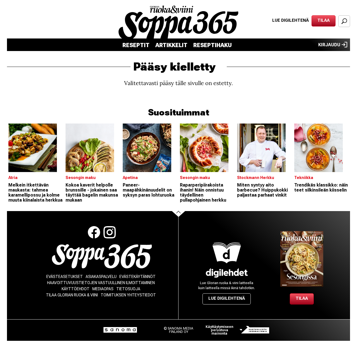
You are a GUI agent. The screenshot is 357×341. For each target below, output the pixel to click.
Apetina (130, 177)
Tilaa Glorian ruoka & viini (72, 295)
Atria (13, 177)
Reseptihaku (212, 45)
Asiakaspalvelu (101, 276)
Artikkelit (171, 45)
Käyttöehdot (76, 289)
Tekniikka (303, 177)
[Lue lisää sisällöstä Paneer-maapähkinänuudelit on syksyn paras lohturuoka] (150, 148)
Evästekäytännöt (137, 276)
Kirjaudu (329, 44)
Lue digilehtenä (290, 20)
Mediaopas (103, 289)
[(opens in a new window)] (227, 273)
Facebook (94, 232)
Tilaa (323, 20)
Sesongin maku (81, 177)
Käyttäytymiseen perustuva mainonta (219, 330)
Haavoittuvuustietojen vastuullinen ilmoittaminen (101, 282)
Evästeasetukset (64, 276)
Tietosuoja (128, 289)
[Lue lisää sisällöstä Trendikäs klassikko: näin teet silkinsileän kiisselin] (321, 148)
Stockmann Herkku (255, 177)
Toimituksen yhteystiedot (128, 295)
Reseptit (135, 45)
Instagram (109, 232)
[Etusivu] (102, 256)
